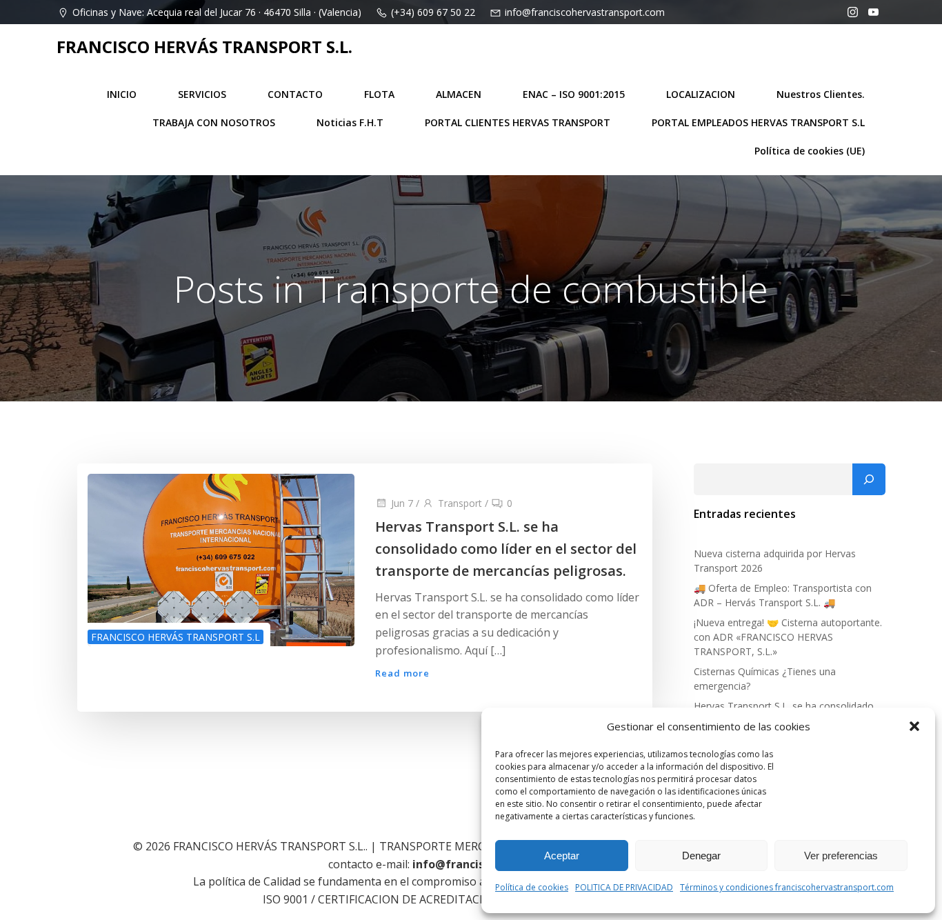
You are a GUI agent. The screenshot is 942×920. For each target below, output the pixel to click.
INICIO (122, 94)
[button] (914, 726)
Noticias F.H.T (350, 122)
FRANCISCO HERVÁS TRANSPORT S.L (175, 636)
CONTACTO (295, 94)
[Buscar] (868, 479)
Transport (460, 503)
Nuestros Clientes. (820, 94)
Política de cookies (531, 887)
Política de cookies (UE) (809, 150)
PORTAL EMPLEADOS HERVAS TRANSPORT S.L (758, 122)
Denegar (701, 855)
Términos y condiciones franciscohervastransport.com (787, 887)
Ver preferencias (841, 855)
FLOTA (379, 94)
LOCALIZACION (700, 94)
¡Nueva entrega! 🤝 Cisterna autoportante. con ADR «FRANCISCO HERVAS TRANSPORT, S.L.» (788, 637)
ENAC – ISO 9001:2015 (574, 94)
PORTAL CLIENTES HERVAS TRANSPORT (517, 122)
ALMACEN (458, 94)
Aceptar (561, 855)
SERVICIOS (202, 94)
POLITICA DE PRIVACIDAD (624, 887)
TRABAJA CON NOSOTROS (213, 122)
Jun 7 (402, 503)
